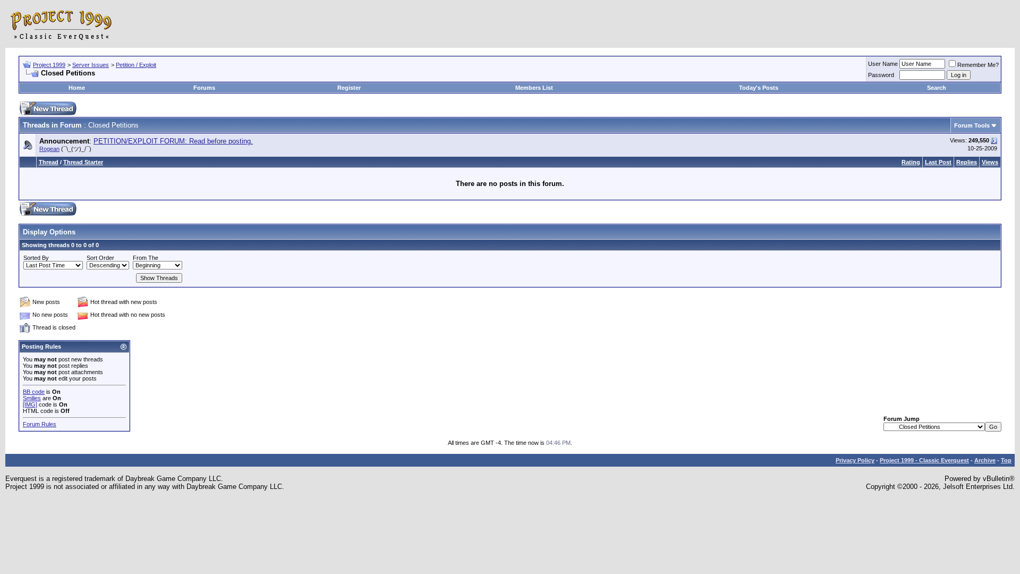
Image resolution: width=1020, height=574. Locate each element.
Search (936, 88)
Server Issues (90, 65)
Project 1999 (49, 65)
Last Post (938, 162)
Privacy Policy (855, 460)
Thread (48, 162)
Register (349, 88)
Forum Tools (972, 125)
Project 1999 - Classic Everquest (924, 460)
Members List (534, 88)
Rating (911, 162)
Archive (985, 460)
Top (1006, 460)
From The (145, 258)
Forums (204, 88)
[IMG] (30, 404)
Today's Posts (758, 88)
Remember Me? (978, 65)
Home (77, 88)
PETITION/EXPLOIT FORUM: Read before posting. (173, 141)
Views (990, 162)
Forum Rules (39, 424)
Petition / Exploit (136, 65)
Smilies (32, 398)
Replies (966, 162)
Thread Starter (83, 162)
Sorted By (36, 258)
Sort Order (100, 258)
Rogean (49, 149)
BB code (34, 392)
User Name (883, 64)
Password (881, 75)
